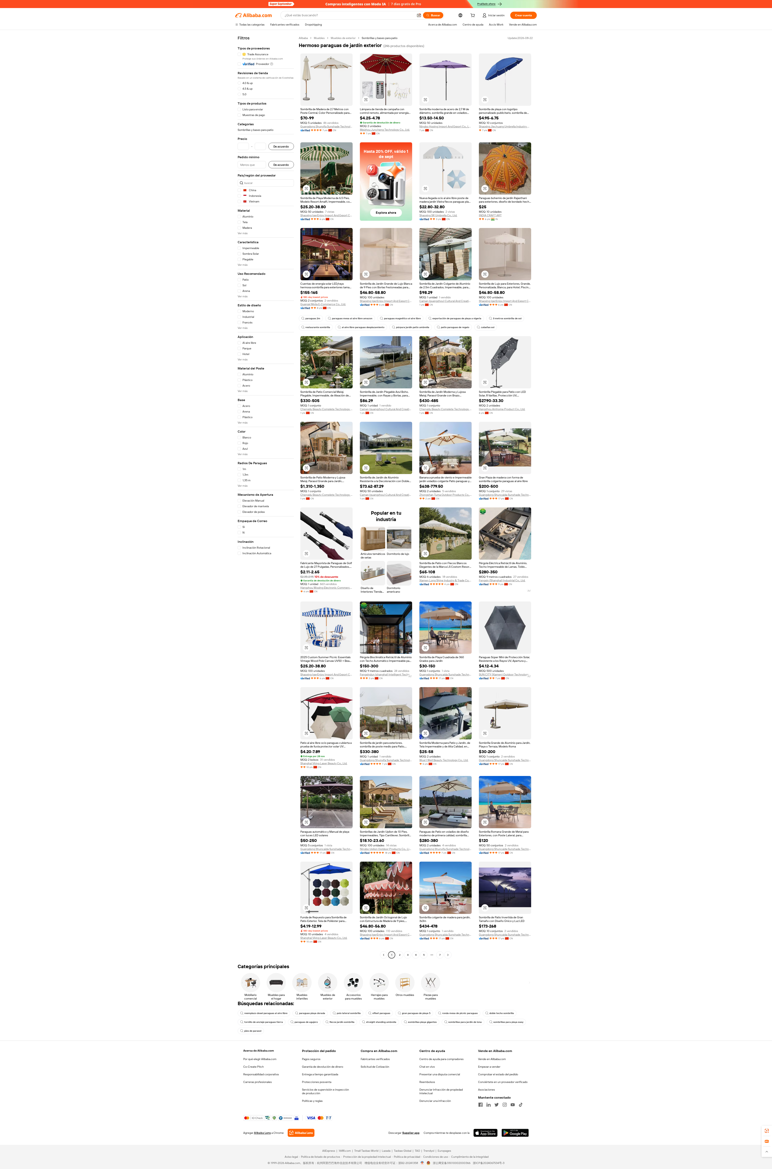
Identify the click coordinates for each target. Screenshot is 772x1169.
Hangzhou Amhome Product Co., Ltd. (502, 409)
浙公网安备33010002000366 (451, 1163)
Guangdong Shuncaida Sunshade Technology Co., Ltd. (505, 494)
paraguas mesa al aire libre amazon (352, 318)
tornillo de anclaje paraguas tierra (263, 1022)
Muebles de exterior (343, 38)
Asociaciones (486, 1089)
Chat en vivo (427, 1066)
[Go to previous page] (383, 955)
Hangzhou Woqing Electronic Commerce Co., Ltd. (326, 587)
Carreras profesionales (257, 1082)
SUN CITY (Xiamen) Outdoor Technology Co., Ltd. (505, 674)
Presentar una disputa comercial (439, 1074)
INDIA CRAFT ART (490, 215)
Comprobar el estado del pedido (498, 1074)
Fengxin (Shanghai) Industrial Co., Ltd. (502, 580)
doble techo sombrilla (501, 1013)
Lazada (386, 1150)
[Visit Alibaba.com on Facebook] (480, 1104)
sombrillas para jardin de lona (465, 1022)
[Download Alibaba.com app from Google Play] (515, 1133)
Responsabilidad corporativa (261, 1074)
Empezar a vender (489, 1066)
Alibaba (303, 38)
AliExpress (328, 1150)
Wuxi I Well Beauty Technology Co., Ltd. (443, 760)
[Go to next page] (448, 955)
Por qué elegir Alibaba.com (259, 1059)
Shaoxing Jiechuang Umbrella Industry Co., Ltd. (505, 126)
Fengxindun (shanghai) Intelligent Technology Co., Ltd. (386, 674)
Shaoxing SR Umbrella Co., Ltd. (438, 215)
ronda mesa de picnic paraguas (460, 1013)
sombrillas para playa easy (508, 1022)
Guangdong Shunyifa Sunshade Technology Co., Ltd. (326, 126)
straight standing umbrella (381, 1022)
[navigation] (266, 497)
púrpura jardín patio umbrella (412, 327)
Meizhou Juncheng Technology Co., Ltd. (385, 129)
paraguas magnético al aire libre (402, 318)
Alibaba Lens (262, 1132)
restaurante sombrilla (317, 327)
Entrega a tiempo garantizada (320, 1074)
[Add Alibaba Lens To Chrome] (301, 1133)
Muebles (319, 38)
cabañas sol (487, 327)
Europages (444, 1150)
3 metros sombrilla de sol (507, 318)
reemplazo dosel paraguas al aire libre (265, 1013)
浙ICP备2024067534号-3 (488, 1163)
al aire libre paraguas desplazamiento (363, 327)
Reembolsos (427, 1082)
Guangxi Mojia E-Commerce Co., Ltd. (323, 304)
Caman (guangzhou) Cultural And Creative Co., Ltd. (445, 301)
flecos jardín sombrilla (342, 1022)
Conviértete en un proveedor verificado (503, 1082)
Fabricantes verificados (375, 1059)
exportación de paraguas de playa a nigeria (456, 318)
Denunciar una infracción (435, 1100)
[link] (767, 1131)
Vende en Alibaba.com (492, 1059)
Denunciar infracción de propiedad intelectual (441, 1091)
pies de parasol (252, 1030)
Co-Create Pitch (253, 1066)
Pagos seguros (311, 1059)
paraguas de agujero (306, 1022)
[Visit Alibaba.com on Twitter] (496, 1104)
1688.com (345, 1150)
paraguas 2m (312, 318)
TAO (417, 1150)
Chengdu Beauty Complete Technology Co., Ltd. (326, 409)
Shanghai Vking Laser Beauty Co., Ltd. (323, 763)
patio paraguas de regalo (455, 327)
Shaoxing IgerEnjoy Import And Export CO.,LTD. (326, 215)
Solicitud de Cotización (375, 1066)
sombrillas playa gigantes (422, 1022)
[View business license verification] (422, 1163)
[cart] (473, 15)
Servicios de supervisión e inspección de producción (325, 1091)
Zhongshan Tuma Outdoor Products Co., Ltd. (445, 494)
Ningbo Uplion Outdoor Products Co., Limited (386, 849)
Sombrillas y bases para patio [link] (379, 38)
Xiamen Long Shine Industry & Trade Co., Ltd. (445, 580)
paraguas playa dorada (312, 1013)
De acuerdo (281, 146)
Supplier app (411, 1132)
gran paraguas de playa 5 (416, 1013)
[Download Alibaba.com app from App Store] (485, 1133)
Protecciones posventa (316, 1082)
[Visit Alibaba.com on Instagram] (504, 1104)
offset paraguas (381, 1013)
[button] (419, 15)
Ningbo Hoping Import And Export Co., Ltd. (445, 126)
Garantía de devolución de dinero (322, 1066)
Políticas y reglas (312, 1100)
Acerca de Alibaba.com (258, 1050)
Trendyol (428, 1150)
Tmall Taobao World (366, 1150)
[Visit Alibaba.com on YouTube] (512, 1104)
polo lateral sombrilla (349, 1013)
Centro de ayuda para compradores (441, 1059)
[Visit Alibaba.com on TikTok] (520, 1104)
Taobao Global (402, 1150)
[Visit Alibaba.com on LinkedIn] (488, 1104)
